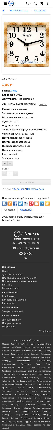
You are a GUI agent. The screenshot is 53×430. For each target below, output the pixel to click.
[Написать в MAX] (21, 253)
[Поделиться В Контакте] (4, 203)
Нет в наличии (26, 182)
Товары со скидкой (12, 311)
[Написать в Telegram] (31, 253)
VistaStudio (45, 331)
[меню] (48, 3)
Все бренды (8, 296)
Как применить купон (14, 300)
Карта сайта (8, 303)
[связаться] (28, 3)
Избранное (8, 326)
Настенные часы (19, 10)
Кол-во (5, 169)
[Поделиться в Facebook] (15, 203)
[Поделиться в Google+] (31, 203)
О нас (5, 271)
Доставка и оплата (12, 274)
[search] (35, 3)
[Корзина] (41, 3)
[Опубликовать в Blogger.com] (36, 203)
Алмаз (13, 91)
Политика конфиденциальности (19, 278)
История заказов (11, 323)
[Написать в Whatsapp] (26, 253)
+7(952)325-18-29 (27, 243)
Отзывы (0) (26, 210)
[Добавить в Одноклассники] (9, 203)
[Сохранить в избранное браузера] (47, 203)
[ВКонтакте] (26, 258)
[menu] (5, 3)
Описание (9, 210)
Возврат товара (10, 288)
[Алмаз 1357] (26, 44)
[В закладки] (4, 163)
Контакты (7, 285)
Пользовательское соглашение (19, 281)
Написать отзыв (35, 189)
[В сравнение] (10, 163)
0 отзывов (18, 189)
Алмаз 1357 (40, 10)
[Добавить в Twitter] (20, 203)
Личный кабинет (11, 320)
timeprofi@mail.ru (27, 248)
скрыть (43, 104)
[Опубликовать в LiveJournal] (26, 203)
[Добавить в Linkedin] (42, 203)
